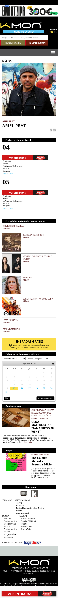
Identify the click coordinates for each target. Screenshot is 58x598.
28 (36, 388)
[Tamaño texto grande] (54, 129)
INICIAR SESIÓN (37, 43)
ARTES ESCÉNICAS (22, 500)
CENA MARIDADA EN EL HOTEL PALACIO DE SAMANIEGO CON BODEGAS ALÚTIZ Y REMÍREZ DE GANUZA (43, 414)
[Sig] (53, 363)
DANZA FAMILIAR (28, 521)
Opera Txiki (26, 529)
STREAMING (7, 500)
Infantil (24, 524)
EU (55, 32)
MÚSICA (5, 516)
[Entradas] (34, 497)
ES (51, 32)
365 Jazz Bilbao (10, 534)
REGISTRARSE (13, 43)
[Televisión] (24, 497)
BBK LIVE (7, 518)
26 (22, 388)
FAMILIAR (23, 516)
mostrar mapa (8, 173)
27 (29, 388)
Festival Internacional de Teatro (30, 508)
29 (44, 388)
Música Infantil (10, 524)
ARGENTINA (27, 277)
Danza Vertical (22, 513)
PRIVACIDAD (16, 570)
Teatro (19, 503)
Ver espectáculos (45, 398)
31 (6, 392)
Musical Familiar (28, 518)
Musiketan (8, 537)
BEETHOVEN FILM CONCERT (33, 234)
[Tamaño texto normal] (50, 129)
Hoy (7, 398)
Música (7, 526)
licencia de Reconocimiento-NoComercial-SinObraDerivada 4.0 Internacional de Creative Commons (31, 585)
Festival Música (10, 521)
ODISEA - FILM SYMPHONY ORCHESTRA (38, 298)
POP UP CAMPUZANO (40, 454)
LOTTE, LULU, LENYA (10, 320)
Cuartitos (20, 505)
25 (14, 388)
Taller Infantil (26, 526)
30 (51, 388)
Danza (19, 510)
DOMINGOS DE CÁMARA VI (13, 226)
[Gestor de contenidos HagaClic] (32, 543)
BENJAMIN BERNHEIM (11, 329)
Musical (7, 531)
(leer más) (28, 442)
